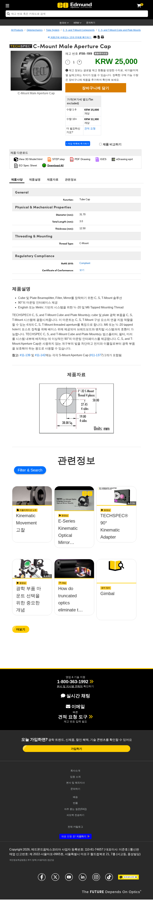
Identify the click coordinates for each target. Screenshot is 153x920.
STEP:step (58, 159)
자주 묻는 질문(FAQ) (75, 809)
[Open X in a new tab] (55, 878)
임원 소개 (75, 776)
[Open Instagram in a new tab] (96, 878)
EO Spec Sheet (27, 165)
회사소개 (75, 770)
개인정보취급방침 (17, 860)
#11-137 (95, 355)
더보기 (20, 629)
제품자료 (52, 179)
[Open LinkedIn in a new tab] (82, 878)
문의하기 (90, 22)
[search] (77, 13)
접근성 (51, 860)
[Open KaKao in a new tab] (128, 878)
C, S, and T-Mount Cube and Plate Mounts (119, 30)
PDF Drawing (82, 159)
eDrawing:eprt (124, 159)
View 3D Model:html (30, 159)
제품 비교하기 (111, 144)
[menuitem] (8, 5)
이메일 (78, 706)
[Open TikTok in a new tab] (109, 878)
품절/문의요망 (101, 53)
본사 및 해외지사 (75, 782)
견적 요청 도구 (73, 716)
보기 (81, 270)
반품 (75, 803)
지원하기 (73, 836)
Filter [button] (22, 470)
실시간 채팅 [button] (78, 695)
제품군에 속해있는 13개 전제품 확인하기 (71, 37)
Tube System (52, 30)
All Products (17, 30)
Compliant (84, 263)
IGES (102, 159)
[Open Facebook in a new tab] (41, 878)
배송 (75, 797)
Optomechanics (35, 30)
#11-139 (25, 355)
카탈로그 (75, 826)
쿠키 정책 (31, 860)
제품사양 (17, 179)
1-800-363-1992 (72, 681)
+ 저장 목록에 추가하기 (77, 143)
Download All (55, 165)
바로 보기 (32, 529)
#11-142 (40, 355)
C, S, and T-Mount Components (79, 30)
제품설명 (34, 179)
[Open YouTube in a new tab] (69, 878)
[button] (98, 37)
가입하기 (76, 748)
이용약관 (42, 860)
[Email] (95, 37)
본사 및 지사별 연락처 (70, 686)
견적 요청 (90, 128)
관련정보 (70, 179)
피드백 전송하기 (75, 815)
